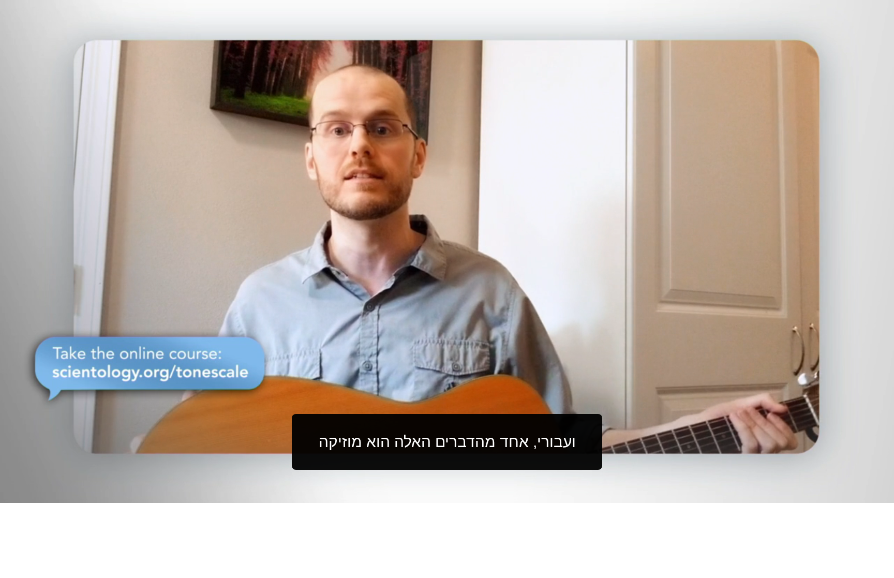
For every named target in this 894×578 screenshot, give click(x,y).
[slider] (467, 493)
